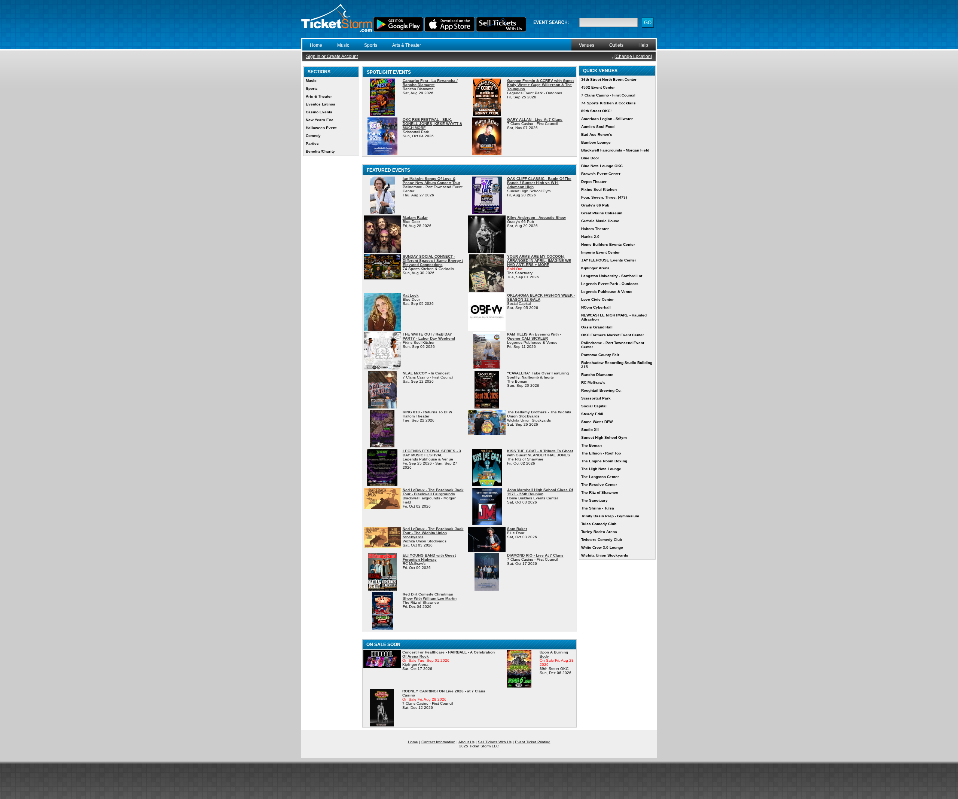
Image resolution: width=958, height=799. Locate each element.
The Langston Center (600, 477)
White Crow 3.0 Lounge (602, 547)
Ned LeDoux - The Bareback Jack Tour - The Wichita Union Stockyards (433, 533)
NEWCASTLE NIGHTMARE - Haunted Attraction (614, 317)
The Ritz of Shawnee (599, 492)
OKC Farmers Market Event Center (612, 335)
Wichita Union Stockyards (604, 555)
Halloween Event (321, 128)
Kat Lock (411, 295)
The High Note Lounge (601, 469)
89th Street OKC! (596, 111)
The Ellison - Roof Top (601, 453)
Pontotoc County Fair (600, 355)
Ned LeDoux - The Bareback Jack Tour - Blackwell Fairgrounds (433, 492)
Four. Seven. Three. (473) (604, 197)
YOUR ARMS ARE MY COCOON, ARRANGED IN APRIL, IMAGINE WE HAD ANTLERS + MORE (539, 260)
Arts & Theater (406, 45)
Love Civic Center (597, 299)
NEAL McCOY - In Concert (426, 373)
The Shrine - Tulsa (597, 508)
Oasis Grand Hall (597, 327)
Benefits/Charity (320, 151)
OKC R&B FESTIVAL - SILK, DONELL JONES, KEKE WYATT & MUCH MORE (432, 123)
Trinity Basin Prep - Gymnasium (610, 516)
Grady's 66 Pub (595, 205)
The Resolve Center (599, 485)
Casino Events (319, 112)
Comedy (313, 136)
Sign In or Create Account (332, 56)
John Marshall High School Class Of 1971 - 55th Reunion (540, 492)
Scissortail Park (596, 398)
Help (643, 45)
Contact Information (438, 742)
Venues (586, 45)
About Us (466, 742)
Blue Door (590, 158)
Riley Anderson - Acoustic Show (536, 217)
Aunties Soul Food (597, 127)
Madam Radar (415, 217)
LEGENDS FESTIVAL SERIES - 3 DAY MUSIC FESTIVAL (432, 453)
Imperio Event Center (600, 252)
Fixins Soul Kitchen (599, 189)
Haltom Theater (595, 229)
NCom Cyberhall (596, 307)
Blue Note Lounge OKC (602, 166)
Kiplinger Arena (595, 268)
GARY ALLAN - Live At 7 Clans (534, 119)
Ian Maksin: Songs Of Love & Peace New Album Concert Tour (431, 181)
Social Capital (594, 406)
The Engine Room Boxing (604, 461)
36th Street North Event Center (609, 79)
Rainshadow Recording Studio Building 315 (616, 365)
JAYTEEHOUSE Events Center (608, 260)
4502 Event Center (598, 87)
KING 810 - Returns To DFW (427, 412)
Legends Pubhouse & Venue (606, 292)
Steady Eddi (592, 414)
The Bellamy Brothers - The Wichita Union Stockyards (539, 414)
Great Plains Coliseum (601, 213)
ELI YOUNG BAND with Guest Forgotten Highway (429, 557)
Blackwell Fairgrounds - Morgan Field (615, 150)
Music (343, 45)
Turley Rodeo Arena (599, 532)
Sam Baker (517, 529)
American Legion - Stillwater (607, 119)
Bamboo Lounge (596, 142)
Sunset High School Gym (604, 437)
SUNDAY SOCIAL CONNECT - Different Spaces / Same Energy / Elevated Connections (433, 260)
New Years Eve (319, 120)
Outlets (616, 45)
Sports (370, 45)
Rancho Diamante (597, 375)
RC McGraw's (593, 382)
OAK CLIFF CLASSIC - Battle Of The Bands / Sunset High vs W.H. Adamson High (539, 183)
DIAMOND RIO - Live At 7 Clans (535, 555)
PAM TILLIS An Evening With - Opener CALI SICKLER (534, 336)
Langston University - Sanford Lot (611, 276)
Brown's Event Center (600, 174)
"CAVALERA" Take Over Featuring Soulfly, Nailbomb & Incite (538, 375)
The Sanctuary (594, 500)
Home (316, 45)
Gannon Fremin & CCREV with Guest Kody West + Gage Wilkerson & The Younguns (540, 85)
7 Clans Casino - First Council (608, 95)
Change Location (633, 56)
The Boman (591, 445)
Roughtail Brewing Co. (601, 390)
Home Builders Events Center (608, 244)
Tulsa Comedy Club (598, 524)
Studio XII (590, 430)
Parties (312, 143)
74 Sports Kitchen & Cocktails (608, 103)
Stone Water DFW (597, 422)
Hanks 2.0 (590, 237)
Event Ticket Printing (532, 742)
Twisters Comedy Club (601, 540)
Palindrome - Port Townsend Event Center (612, 345)
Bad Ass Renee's (596, 134)
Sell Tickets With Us (495, 742)
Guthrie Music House (600, 221)
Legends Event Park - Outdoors (609, 284)
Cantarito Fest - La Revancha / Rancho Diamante (430, 83)
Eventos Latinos (320, 104)
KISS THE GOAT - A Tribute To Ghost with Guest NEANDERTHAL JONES (540, 453)
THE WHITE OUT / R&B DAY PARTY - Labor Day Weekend (429, 336)
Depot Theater (594, 182)
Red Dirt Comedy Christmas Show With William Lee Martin (430, 596)
